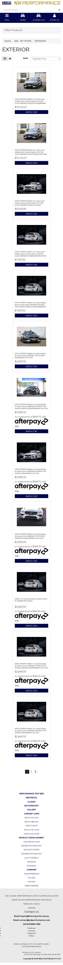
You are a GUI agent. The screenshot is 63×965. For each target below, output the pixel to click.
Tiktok (31, 936)
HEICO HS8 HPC (31, 822)
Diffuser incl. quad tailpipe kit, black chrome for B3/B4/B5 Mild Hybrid (31, 600)
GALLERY (31, 810)
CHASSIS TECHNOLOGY (31, 854)
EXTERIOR (31, 866)
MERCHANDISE (31, 885)
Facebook (32, 928)
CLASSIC (32, 802)
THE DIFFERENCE (31, 874)
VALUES (31, 878)
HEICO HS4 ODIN (31, 834)
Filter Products (13, 30)
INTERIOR (31, 862)
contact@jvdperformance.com (34, 920)
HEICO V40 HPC (31, 818)
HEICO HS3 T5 (31, 825)
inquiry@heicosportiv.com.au (34, 916)
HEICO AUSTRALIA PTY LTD (25, 944)
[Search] (59, 10)
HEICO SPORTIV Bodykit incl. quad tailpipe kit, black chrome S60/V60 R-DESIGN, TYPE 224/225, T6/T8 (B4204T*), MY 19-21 (30, 471)
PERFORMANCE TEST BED (31, 793)
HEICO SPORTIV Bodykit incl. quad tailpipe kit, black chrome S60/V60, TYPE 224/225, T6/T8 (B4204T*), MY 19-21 (30, 356)
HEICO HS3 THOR (31, 830)
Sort (25, 58)
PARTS (40, 944)
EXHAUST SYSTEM (31, 850)
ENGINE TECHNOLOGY (31, 846)
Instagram (31, 933)
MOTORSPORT (31, 806)
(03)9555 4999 (33, 924)
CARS (46, 944)
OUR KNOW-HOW (31, 842)
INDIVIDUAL (31, 797)
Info (17, 426)
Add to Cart (31, 112)
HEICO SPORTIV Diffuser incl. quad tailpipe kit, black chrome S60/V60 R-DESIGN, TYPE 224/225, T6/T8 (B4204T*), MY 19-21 (30, 731)
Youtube (31, 931)
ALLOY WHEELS (31, 858)
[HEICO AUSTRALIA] (31, 2)
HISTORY (31, 882)
